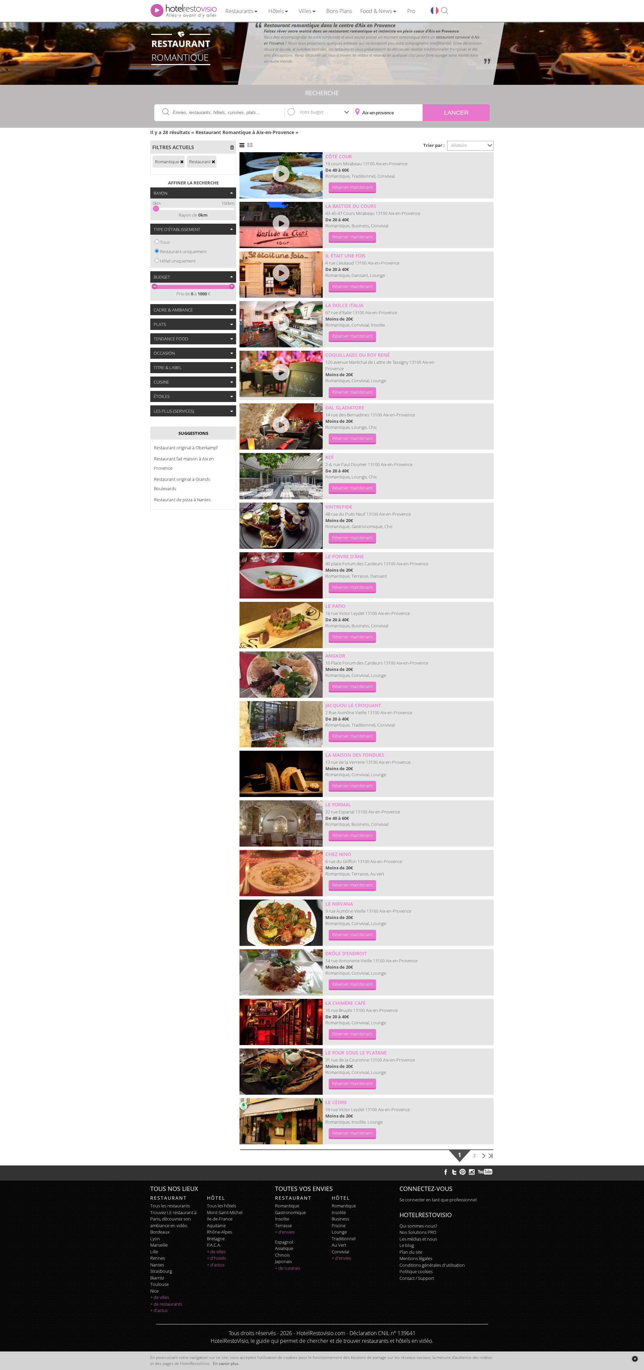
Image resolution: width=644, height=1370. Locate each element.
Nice (154, 1291)
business (340, 1219)
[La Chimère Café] (281, 1022)
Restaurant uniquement (183, 251)
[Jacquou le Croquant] (281, 724)
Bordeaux (159, 1232)
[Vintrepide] (281, 526)
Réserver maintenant (352, 187)
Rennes (157, 1258)
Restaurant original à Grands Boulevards (182, 484)
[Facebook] (445, 1172)
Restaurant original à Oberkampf (186, 448)
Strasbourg (161, 1271)
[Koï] (281, 476)
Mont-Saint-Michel (225, 1212)
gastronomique (290, 1212)
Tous (165, 242)
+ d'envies (284, 1232)
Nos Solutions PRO (417, 1232)
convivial (340, 1252)
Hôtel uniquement (178, 261)
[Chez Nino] (281, 873)
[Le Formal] (281, 823)
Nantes (157, 1265)
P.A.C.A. (214, 1245)
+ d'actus (159, 1310)
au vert (339, 1245)
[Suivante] (483, 1155)
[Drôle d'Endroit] (281, 972)
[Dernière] (490, 1155)
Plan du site (410, 1252)
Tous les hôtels (221, 1206)
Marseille (159, 1245)
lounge (339, 1232)
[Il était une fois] (281, 274)
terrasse (283, 1225)
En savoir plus (225, 1363)
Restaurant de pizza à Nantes (182, 500)
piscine (338, 1225)
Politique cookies (416, 1271)
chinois (282, 1255)
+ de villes (159, 1297)
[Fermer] (635, 1359)
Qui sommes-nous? (418, 1226)
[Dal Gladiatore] (281, 426)
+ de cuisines (287, 1268)
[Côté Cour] (281, 175)
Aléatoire (459, 145)
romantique (287, 1206)
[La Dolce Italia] (281, 324)
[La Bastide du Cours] (281, 225)
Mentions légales (415, 1258)
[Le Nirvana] (281, 923)
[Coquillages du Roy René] (281, 374)
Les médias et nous (418, 1239)
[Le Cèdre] (281, 1121)
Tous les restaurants (170, 1206)
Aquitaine (216, 1225)
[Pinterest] (462, 1172)
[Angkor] (281, 674)
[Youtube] (485, 1172)
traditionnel (344, 1239)
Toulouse (159, 1284)
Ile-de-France (219, 1219)
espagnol (284, 1242)
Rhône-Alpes (219, 1232)
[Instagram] (472, 1173)
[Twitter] (454, 1172)
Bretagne (216, 1239)
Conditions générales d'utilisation (432, 1265)
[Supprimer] (181, 162)
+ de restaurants (166, 1304)
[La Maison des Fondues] (281, 774)
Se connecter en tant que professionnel (438, 1200)
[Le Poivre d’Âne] (281, 575)
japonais (283, 1261)
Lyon (155, 1239)
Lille (154, 1252)
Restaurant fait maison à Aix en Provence (184, 463)
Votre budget (311, 112)
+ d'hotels (216, 1258)
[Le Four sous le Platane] (281, 1071)
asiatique (284, 1248)
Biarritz (157, 1278)
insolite (282, 1219)
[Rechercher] (444, 10)
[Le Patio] (281, 625)
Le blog (406, 1245)
